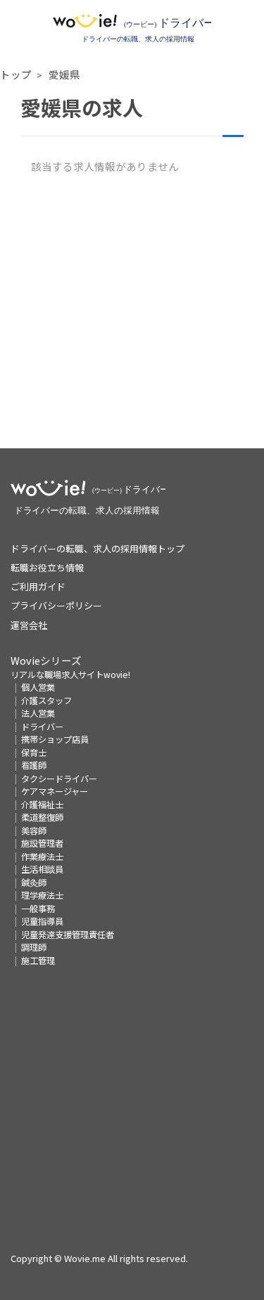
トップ (16, 74)
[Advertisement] (132, 316)
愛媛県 (64, 74)
